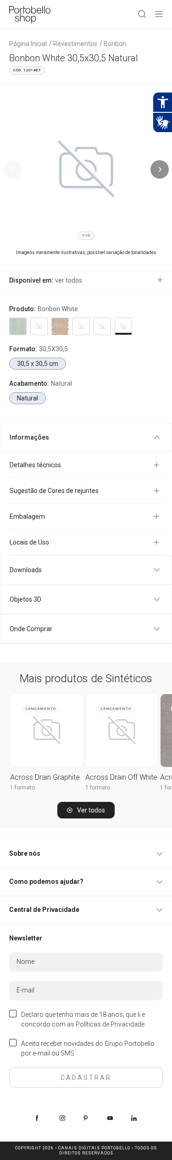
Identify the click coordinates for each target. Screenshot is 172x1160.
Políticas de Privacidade (110, 1024)
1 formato (22, 787)
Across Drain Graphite (45, 777)
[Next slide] (159, 169)
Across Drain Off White (121, 777)
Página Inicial (28, 43)
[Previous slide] (13, 169)
